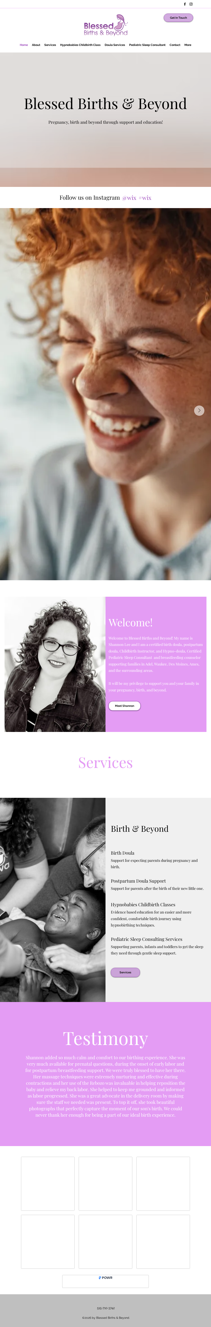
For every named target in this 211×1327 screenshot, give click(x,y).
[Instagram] (191, 4)
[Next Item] (199, 410)
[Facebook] (185, 4)
